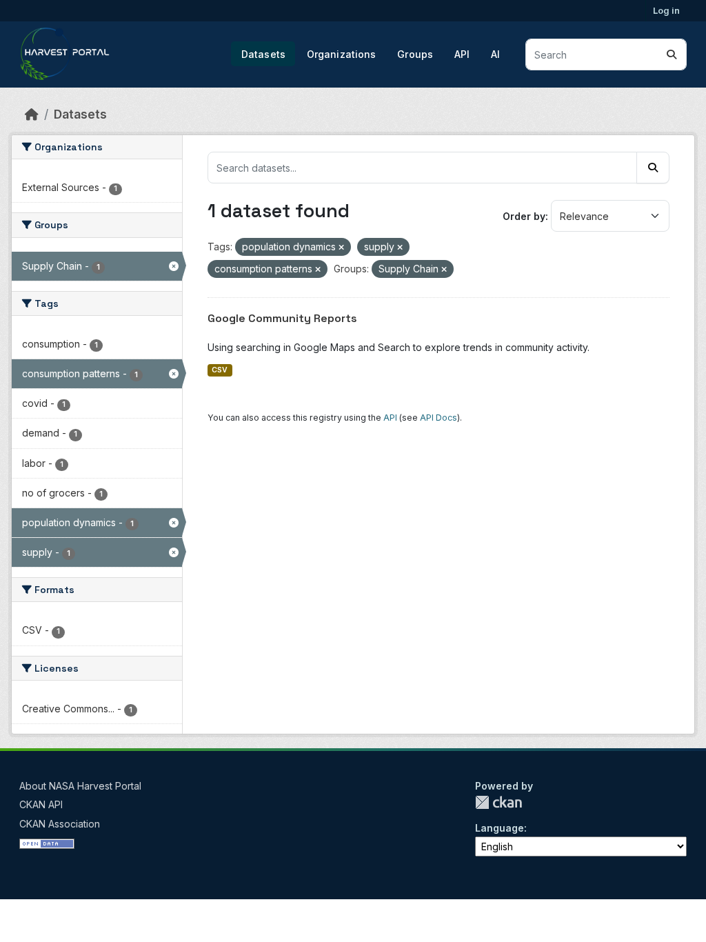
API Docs (438, 417)
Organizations (341, 54)
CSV (220, 369)
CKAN (498, 802)
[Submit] (671, 54)
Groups (415, 54)
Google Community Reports (282, 318)
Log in (666, 10)
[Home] (32, 114)
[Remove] (341, 247)
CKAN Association (59, 824)
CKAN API (41, 804)
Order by (524, 216)
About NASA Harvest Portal (80, 786)
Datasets (263, 54)
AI (495, 54)
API (462, 54)
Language (499, 828)
